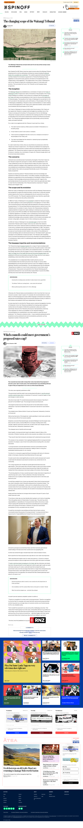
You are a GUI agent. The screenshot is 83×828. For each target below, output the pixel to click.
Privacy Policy (5, 812)
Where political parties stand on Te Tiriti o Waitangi (24, 286)
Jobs (42, 796)
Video (4, 794)
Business (20, 802)
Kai (4, 796)
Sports (20, 798)
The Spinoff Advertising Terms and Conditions (39, 812)
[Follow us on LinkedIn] (13, 809)
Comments (52, 342)
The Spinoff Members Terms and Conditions (19, 812)
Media (20, 800)
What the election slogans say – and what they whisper (25, 590)
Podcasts (45, 11)
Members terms (52, 796)
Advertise (43, 794)
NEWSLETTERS (70, 744)
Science (4, 802)
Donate (50, 794)
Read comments (29, 635)
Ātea (21, 11)
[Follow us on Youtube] (9, 809)
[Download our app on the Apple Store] (19, 809)
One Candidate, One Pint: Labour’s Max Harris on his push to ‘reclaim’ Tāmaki (30, 586)
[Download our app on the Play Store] (22, 809)
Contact (35, 794)
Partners (5, 800)
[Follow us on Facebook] (4, 809)
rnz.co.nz (27, 620)
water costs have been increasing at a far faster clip (23, 563)
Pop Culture (14, 11)
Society (20, 794)
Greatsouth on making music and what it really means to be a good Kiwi (29, 279)
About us (35, 796)
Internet (5, 798)
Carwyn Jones (10, 25)
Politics (7, 11)
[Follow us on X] (7, 809)
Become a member (62, 11)
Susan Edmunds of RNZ (12, 343)
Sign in (76, 2)
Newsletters (53, 11)
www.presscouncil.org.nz (17, 817)
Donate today (72, 8)
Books (25, 11)
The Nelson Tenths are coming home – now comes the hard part (27, 283)
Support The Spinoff (9, 2)
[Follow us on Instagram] (11, 809)
